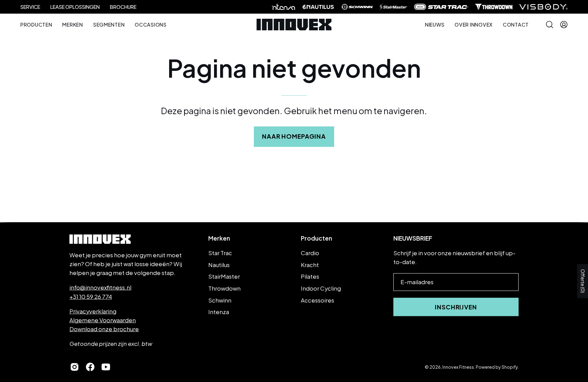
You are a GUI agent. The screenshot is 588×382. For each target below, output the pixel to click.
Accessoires (317, 300)
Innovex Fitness (458, 366)
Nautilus (219, 264)
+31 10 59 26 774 (90, 296)
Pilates (310, 276)
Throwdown (224, 288)
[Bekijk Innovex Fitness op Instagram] (74, 367)
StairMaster (224, 276)
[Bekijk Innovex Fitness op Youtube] (106, 367)
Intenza (218, 312)
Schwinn (219, 300)
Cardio (310, 253)
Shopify (510, 366)
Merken (219, 238)
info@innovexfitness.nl (100, 287)
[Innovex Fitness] (294, 24)
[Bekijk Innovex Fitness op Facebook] (90, 367)
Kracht (310, 264)
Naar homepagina (294, 136)
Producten (316, 238)
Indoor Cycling (321, 288)
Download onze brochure (104, 329)
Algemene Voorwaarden (102, 320)
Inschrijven (456, 307)
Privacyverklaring (92, 311)
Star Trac (220, 253)
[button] (474, 24)
